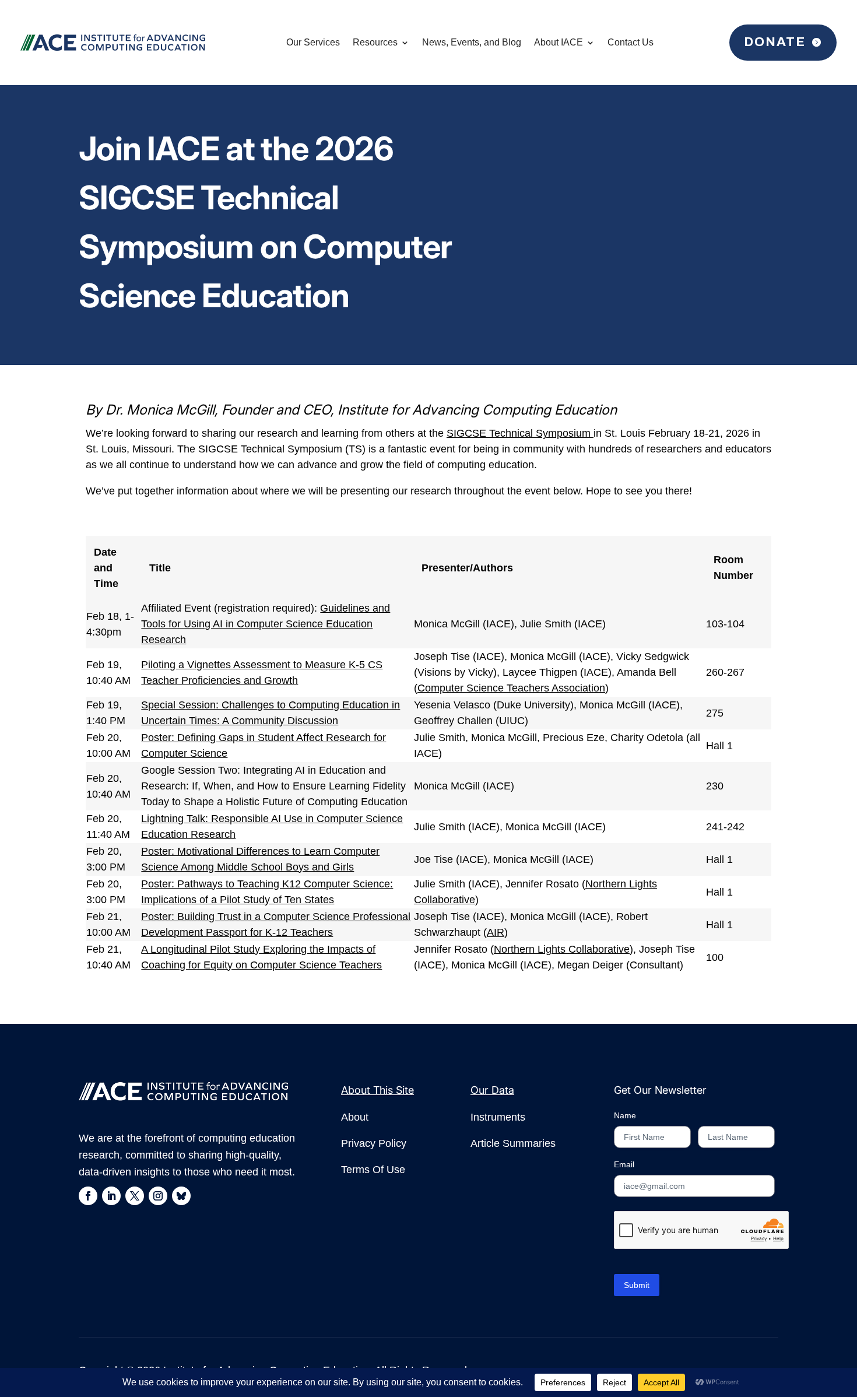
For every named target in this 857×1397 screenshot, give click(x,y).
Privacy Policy (373, 1143)
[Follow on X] (134, 1196)
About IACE (558, 42)
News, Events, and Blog (471, 42)
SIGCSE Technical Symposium (520, 433)
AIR (495, 932)
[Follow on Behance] (181, 1196)
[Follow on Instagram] (158, 1196)
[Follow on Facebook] (88, 1196)
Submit (636, 1285)
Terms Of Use (373, 1169)
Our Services (313, 42)
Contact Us (630, 42)
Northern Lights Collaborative (562, 949)
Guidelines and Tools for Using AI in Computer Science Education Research (265, 623)
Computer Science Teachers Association (511, 688)
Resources (375, 42)
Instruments (497, 1117)
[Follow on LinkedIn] (111, 1196)
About (354, 1117)
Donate (775, 42)
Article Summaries (513, 1143)
